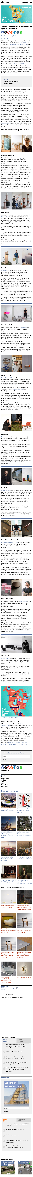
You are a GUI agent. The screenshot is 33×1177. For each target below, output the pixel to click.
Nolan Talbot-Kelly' (7, 378)
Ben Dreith (4, 36)
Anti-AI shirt (23, 1162)
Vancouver (23, 42)
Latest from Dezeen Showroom (12, 888)
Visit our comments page (8, 988)
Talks (3, 781)
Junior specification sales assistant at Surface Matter (17, 1141)
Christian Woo (5, 658)
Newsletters (5, 785)
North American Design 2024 (18, 44)
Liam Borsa (23, 327)
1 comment (4, 38)
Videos (3, 783)
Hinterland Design (17, 389)
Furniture (25, 742)
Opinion (4, 780)
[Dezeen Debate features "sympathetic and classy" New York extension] (23, 2)
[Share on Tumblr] (18, 32)
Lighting (3, 744)
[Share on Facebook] (2, 32)
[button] (27, 2)
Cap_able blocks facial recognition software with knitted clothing (16, 1057)
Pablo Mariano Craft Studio (9, 542)
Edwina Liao (5, 437)
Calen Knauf (5, 270)
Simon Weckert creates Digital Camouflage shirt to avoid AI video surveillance (16, 1045)
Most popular (6, 1040)
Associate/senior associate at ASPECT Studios (17, 1124)
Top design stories (8, 1037)
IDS (3, 126)
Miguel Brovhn (5, 490)
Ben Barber (23, 601)
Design (10, 744)
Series (3, 777)
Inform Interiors (6, 123)
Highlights (9, 1159)
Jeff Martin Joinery (15, 158)
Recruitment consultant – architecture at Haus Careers (14, 1146)
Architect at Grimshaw (13, 1135)
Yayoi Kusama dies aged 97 (14, 1051)
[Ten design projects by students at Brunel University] (25, 2)
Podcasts (4, 786)
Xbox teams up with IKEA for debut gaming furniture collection (16, 1062)
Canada (10, 742)
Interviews (5, 778)
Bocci (16, 63)
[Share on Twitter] (5, 32)
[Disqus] (16, 1012)
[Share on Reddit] (11, 32)
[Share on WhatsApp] (21, 32)
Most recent (20, 1040)
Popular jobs (6, 1119)
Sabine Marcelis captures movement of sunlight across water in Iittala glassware (17, 1068)
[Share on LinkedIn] (14, 32)
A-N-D (22, 63)
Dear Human (5, 216)
